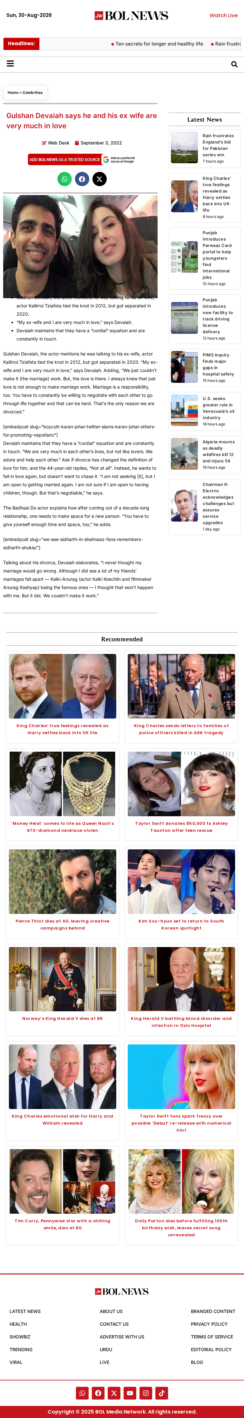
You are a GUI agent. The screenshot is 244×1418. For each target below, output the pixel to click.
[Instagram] (145, 1393)
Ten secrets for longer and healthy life (141, 44)
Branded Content (213, 1311)
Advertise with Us (122, 1336)
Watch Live (224, 15)
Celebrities (33, 92)
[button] (65, 179)
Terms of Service (212, 1336)
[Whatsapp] (82, 1393)
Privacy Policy (209, 1324)
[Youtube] (130, 1393)
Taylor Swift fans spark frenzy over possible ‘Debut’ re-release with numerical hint (182, 1123)
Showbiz (20, 1336)
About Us (111, 1311)
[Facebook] (98, 1393)
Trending (21, 1349)
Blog (197, 1362)
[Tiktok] (161, 1393)
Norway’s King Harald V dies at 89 (62, 1018)
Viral (16, 1362)
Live (104, 1362)
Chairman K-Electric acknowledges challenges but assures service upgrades (218, 503)
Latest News (25, 1311)
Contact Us (114, 1324)
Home (13, 92)
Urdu (106, 1349)
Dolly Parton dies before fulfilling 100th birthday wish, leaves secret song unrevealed (181, 1228)
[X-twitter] (114, 1393)
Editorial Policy (211, 1349)
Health (18, 1324)
